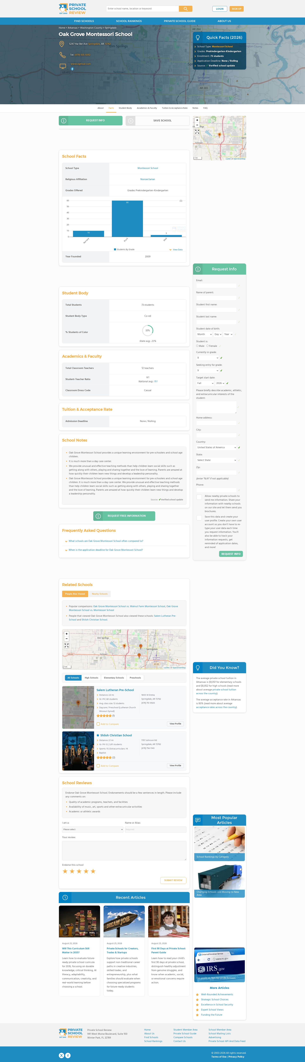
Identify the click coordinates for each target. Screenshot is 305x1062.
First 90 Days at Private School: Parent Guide (168, 951)
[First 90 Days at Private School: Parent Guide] (168, 922)
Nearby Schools (100, 594)
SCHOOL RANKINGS (129, 21)
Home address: (204, 418)
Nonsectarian (147, 179)
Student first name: (206, 305)
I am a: (65, 823)
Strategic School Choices (214, 1000)
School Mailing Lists (220, 1034)
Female (213, 346)
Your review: (69, 837)
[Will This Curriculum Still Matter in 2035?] (79, 922)
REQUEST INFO (95, 120)
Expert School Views (212, 1010)
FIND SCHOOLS (84, 21)
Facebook (68, 1055)
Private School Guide (184, 1034)
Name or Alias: (133, 823)
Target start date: (205, 378)
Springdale (94, 44)
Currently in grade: (206, 352)
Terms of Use (219, 1057)
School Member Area (220, 1030)
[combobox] (140, 9)
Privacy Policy (236, 1057)
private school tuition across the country (216, 692)
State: (199, 455)
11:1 (155, 382)
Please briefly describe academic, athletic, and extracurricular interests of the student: (219, 394)
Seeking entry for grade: (209, 365)
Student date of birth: (208, 329)
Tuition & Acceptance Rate (174, 108)
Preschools (135, 678)
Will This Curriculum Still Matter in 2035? (75, 951)
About (101, 108)
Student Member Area (185, 1030)
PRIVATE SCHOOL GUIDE (179, 21)
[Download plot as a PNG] (181, 200)
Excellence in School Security (217, 1005)
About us (149, 1034)
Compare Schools (183, 1037)
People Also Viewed (75, 594)
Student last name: (206, 317)
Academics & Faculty (147, 108)
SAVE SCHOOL (162, 120)
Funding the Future (211, 1015)
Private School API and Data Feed (227, 1041)
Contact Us (179, 1041)
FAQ (205, 108)
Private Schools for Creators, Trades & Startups (122, 951)
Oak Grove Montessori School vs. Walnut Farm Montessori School (129, 606)
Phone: (200, 485)
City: (198, 430)
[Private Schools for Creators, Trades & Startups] (124, 922)
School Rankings (153, 1041)
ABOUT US (224, 21)
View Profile (175, 724)
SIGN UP (236, 9)
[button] (65, 872)
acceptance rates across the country (216, 707)
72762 (108, 44)
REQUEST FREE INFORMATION (127, 516)
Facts (111, 108)
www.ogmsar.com (81, 64)
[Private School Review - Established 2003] (72, 8)
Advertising (215, 1037)
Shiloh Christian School (94, 620)
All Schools (73, 678)
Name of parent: (205, 293)
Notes (195, 108)
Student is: (202, 341)
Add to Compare (110, 724)
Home (147, 1030)
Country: (201, 442)
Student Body (125, 108)
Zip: (198, 467)
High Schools (91, 678)
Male (201, 346)
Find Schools (151, 1037)
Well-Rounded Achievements (217, 995)
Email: (199, 280)
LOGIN (220, 9)
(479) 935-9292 (82, 55)
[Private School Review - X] (61, 1056)
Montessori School (222, 47)
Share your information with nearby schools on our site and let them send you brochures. (223, 503)
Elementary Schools (114, 678)
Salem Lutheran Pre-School (115, 690)
